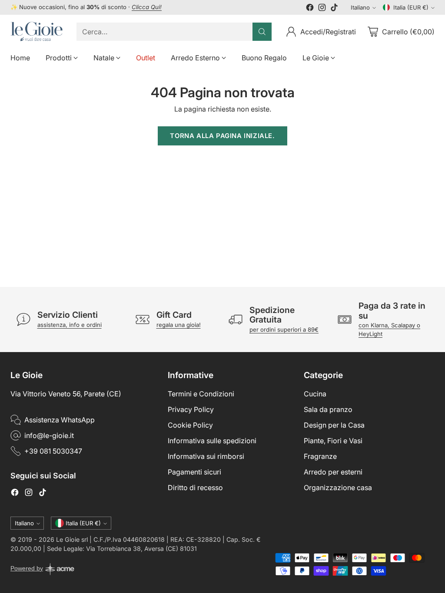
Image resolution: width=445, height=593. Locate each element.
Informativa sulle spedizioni (212, 440)
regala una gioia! (178, 324)
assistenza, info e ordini (69, 324)
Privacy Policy (191, 409)
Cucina (315, 393)
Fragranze (320, 456)
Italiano (360, 7)
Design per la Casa (334, 425)
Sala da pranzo (328, 409)
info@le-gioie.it (49, 435)
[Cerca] (262, 32)
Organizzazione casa (338, 487)
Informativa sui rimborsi (206, 456)
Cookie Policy (190, 425)
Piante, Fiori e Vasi (333, 440)
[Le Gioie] (36, 31)
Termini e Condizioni (201, 393)
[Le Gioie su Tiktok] (334, 8)
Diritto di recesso (195, 487)
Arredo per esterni (333, 472)
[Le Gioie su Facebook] (310, 8)
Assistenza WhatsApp (59, 419)
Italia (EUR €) (410, 7)
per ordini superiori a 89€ (284, 329)
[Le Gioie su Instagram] (322, 8)
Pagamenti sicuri (194, 472)
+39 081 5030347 (53, 451)
